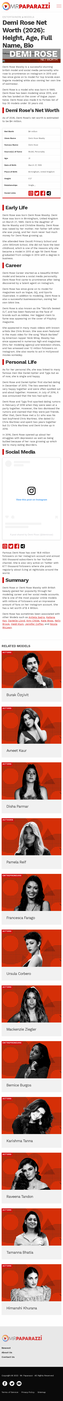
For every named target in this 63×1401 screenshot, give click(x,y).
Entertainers (11, 17)
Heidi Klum (17, 624)
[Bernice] (31, 1066)
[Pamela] (31, 843)
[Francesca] (31, 899)
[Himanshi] (31, 1289)
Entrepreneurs (12, 876)
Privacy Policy (27, 1392)
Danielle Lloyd (16, 620)
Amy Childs (32, 620)
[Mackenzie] (31, 1010)
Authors (8, 820)
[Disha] (31, 787)
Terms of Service (10, 1392)
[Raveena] (31, 1178)
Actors (7, 652)
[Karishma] (31, 1122)
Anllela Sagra (37, 617)
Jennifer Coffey (34, 624)
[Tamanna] (31, 1233)
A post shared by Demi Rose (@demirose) (31, 534)
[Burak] (31, 676)
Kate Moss (47, 620)
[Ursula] (31, 955)
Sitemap (42, 1392)
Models (29, 17)
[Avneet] (31, 732)
